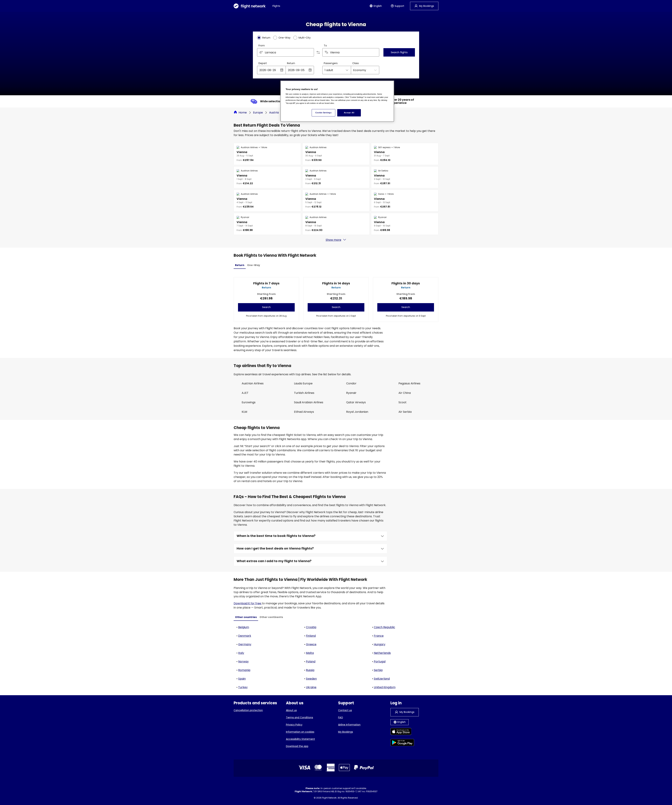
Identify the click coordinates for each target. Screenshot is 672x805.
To (325, 45)
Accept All (349, 113)
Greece (311, 644)
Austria (274, 112)
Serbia (378, 670)
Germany (244, 644)
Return (291, 63)
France (379, 636)
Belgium (243, 627)
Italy (241, 653)
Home (243, 112)
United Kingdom (385, 687)
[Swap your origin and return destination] (318, 52)
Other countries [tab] (246, 617)
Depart (262, 63)
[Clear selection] (375, 52)
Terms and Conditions (299, 717)
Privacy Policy (294, 724)
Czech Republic (384, 627)
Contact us (345, 710)
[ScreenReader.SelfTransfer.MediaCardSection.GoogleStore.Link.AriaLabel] (402, 743)
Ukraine (311, 687)
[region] (337, 101)
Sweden (311, 679)
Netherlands (382, 653)
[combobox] (285, 52)
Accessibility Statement (300, 739)
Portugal (380, 661)
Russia (310, 670)
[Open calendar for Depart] (282, 70)
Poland (310, 661)
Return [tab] (239, 265)
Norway (243, 661)
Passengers (331, 63)
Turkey (243, 687)
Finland (311, 636)
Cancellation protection (248, 710)
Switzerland (382, 679)
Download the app (297, 746)
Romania (244, 670)
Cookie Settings (323, 113)
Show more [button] (333, 240)
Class (355, 63)
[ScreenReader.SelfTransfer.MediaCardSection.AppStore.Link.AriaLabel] (402, 732)
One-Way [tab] (253, 265)
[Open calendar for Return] (310, 70)
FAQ (340, 717)
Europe (258, 112)
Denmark (244, 636)
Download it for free (248, 603)
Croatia (311, 627)
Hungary (379, 644)
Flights (276, 6)
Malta (310, 653)
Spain (242, 679)
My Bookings (345, 732)
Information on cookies (300, 732)
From (261, 45)
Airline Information (349, 724)
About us (291, 710)
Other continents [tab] (271, 617)
